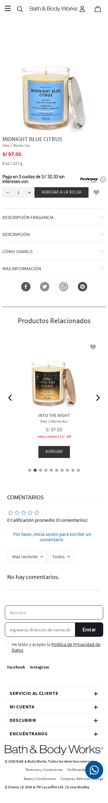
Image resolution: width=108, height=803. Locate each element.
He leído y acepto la (56, 647)
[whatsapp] (63, 287)
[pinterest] (82, 287)
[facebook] (26, 287)
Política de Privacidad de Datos (56, 647)
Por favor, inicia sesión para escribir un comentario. (52, 536)
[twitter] (45, 287)
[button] (54, 82)
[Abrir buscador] (20, 9)
